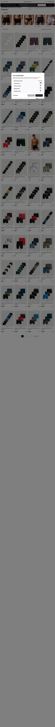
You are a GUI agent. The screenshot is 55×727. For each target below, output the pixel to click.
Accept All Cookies (39, 95)
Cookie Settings (15, 95)
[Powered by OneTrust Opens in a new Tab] (40, 98)
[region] (27, 86)
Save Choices (31, 95)
